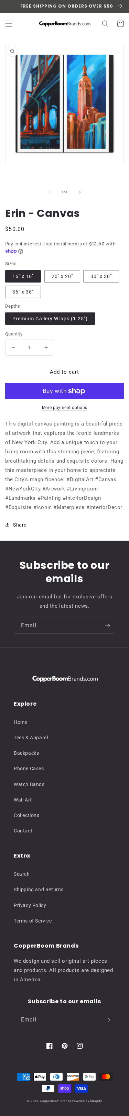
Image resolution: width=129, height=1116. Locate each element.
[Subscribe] (107, 626)
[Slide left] (49, 192)
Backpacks (26, 753)
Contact (23, 830)
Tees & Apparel (31, 737)
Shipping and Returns (39, 889)
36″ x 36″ (23, 292)
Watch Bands (29, 784)
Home (20, 722)
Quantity (13, 333)
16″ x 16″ (23, 276)
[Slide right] (79, 192)
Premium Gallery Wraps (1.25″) (50, 318)
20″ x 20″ (62, 276)
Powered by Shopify (87, 1101)
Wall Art (23, 800)
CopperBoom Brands (55, 1101)
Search (22, 874)
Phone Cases (29, 768)
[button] (8, 23)
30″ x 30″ (101, 276)
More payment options (64, 407)
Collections (27, 815)
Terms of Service (33, 921)
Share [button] (19, 525)
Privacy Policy (30, 905)
